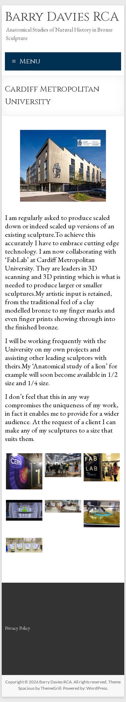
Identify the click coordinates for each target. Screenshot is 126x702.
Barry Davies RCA (62, 16)
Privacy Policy (17, 628)
